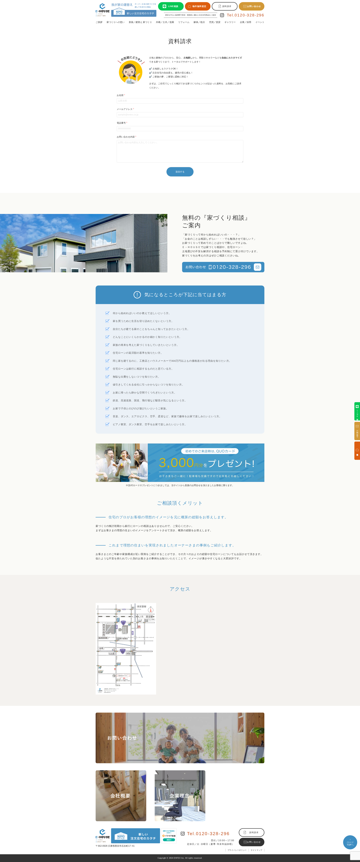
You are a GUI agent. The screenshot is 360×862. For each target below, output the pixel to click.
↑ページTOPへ (350, 842)
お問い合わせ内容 (126, 137)
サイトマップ (256, 850)
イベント (259, 22)
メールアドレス (125, 109)
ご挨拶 (99, 22)
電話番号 (122, 123)
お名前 (121, 95)
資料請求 (226, 6)
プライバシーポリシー (237, 850)
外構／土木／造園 (165, 22)
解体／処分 (199, 22)
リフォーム (183, 22)
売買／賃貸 (214, 22)
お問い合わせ (254, 6)
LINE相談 (173, 6)
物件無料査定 (199, 6)
